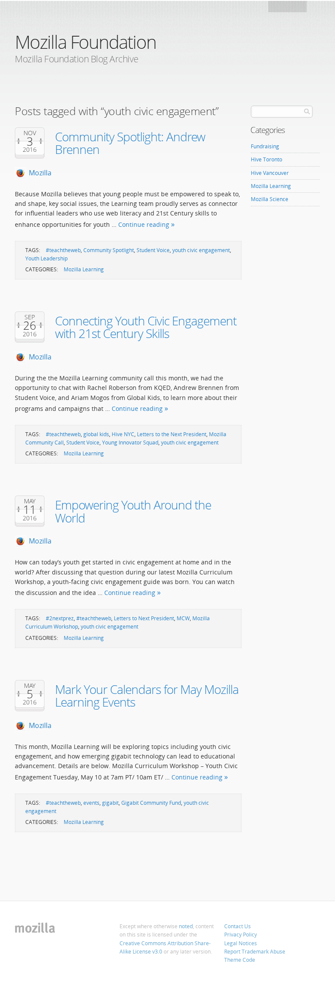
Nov (30, 133)
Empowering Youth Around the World (133, 511)
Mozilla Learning (84, 269)
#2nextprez (60, 618)
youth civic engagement (201, 250)
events (91, 803)
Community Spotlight (108, 250)
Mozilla (288, 9)
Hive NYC (123, 434)
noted (186, 926)
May (29, 501)
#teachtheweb (63, 250)
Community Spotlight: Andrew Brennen (130, 142)
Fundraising (265, 146)
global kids (96, 434)
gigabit (110, 803)
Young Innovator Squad (130, 442)
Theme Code (239, 960)
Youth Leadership (46, 258)
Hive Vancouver (270, 173)
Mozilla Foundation (85, 41)
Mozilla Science (269, 199)
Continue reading (143, 224)
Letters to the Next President (171, 434)
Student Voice (153, 250)
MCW (183, 618)
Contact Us (237, 926)
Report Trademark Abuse (254, 951)
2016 (30, 150)
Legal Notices (240, 943)
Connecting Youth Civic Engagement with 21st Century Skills (145, 327)
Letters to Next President (144, 618)
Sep (29, 317)
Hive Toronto (266, 159)
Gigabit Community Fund (151, 803)
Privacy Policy (240, 934)
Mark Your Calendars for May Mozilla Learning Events (147, 695)
